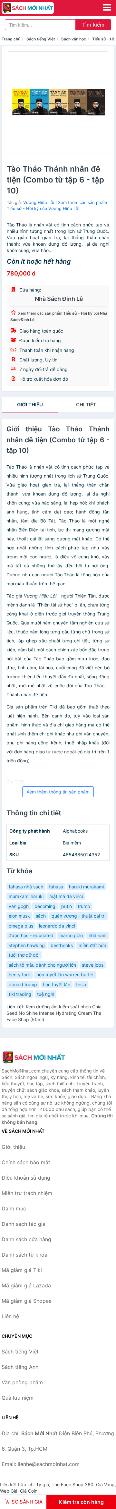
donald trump (23, 984)
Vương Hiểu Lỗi (38, 202)
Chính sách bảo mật (26, 1162)
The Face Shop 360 (72, 1484)
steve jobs (92, 965)
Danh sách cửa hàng (26, 1239)
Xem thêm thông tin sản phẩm (58, 791)
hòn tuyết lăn (56, 984)
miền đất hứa (92, 945)
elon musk (19, 916)
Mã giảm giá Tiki (22, 1270)
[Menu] (107, 7)
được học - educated (31, 935)
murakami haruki (26, 896)
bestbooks (62, 945)
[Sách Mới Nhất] (34, 1057)
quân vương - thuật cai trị (78, 916)
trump (84, 906)
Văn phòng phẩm (22, 1382)
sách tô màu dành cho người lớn (42, 965)
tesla (81, 984)
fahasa (56, 886)
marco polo (71, 935)
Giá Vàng (105, 1484)
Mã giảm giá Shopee (27, 1301)
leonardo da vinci (57, 925)
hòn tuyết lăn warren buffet (65, 974)
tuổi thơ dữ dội (24, 955)
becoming (44, 906)
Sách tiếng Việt (40, 39)
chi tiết (86, 405)
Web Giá (8, 1491)
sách (41, 916)
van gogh (19, 906)
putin (66, 906)
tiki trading (20, 994)
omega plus (21, 925)
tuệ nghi (45, 994)
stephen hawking (27, 945)
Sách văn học (73, 39)
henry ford (20, 974)
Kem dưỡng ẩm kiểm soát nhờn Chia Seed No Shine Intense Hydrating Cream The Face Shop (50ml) (54, 1013)
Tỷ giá (42, 1484)
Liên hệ (10, 1316)
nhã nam (98, 935)
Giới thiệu (30, 405)
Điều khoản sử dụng (26, 1177)
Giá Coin (28, 1491)
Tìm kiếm (93, 24)
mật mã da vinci (66, 896)
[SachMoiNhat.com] (38, 8)
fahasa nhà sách (26, 886)
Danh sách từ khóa (24, 1254)
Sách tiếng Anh (20, 1367)
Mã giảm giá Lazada (26, 1285)
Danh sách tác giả (23, 1224)
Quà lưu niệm (18, 1398)
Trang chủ (11, 39)
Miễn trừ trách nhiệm (27, 1193)
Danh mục (14, 1208)
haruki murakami (86, 886)
